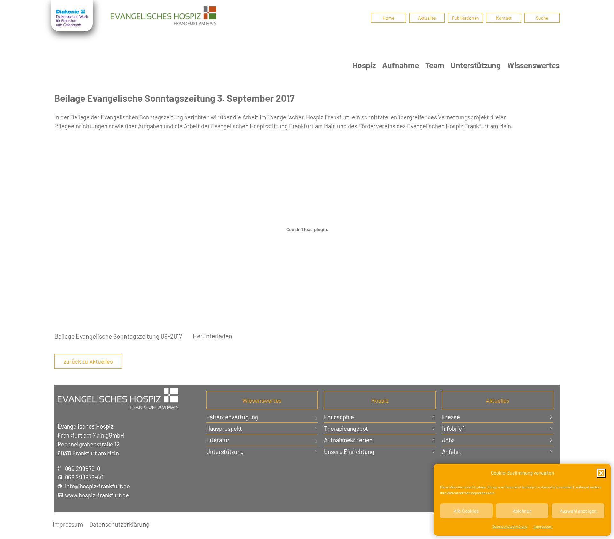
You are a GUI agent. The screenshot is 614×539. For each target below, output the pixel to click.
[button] (601, 473)
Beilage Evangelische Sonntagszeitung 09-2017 (118, 336)
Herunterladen (212, 336)
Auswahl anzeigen (578, 511)
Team (434, 65)
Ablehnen (522, 511)
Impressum (543, 526)
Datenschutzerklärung (509, 526)
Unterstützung (476, 65)
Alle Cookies (466, 511)
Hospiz (364, 65)
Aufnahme (400, 65)
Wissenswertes (533, 65)
